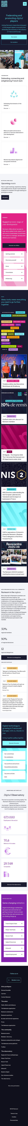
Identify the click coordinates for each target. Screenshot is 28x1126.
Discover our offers (14, 245)
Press (2, 1022)
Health (4, 334)
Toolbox (3, 1047)
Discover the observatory (14, 884)
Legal (3, 337)
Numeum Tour (5, 675)
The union (4, 1001)
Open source (14, 340)
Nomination (5, 340)
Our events (14, 37)
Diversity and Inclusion (8, 318)
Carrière (3, 993)
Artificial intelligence (8, 312)
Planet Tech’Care (5, 1058)
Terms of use (14, 1113)
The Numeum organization (8, 1008)
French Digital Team (6, 710)
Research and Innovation (8, 346)
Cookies (14, 1117)
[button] (14, 366)
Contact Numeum (5, 997)
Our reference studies (7, 1075)
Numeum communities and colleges (10, 1040)
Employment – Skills (19, 321)
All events (5, 197)
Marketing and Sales (13, 337)
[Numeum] (4, 4)
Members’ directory (6, 1037)
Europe (18, 324)
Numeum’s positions (6, 1015)
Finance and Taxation (7, 331)
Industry (10, 334)
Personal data (14, 1120)
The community (6, 1030)
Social (19, 346)
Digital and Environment (19, 315)
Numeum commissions (7, 1012)
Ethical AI (3, 1068)
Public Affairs (5, 343)
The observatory (6, 1051)
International (19, 334)
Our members (14, 42)
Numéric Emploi (5, 1072)
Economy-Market (6, 321)
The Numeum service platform (9, 1043)
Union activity (13, 349)
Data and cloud (6, 315)
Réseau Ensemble (6, 990)
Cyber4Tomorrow (5, 1065)
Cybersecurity (20, 312)
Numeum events (5, 1033)
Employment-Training (8, 324)
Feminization (5, 327)
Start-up (4, 349)
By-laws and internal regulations (10, 1018)
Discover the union (14, 743)
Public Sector (15, 343)
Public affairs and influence (8, 1005)
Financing (18, 331)
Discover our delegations (14, 657)
